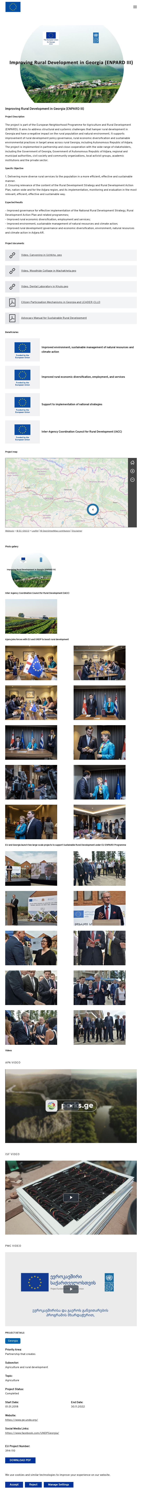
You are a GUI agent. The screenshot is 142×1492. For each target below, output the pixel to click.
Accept (14, 1484)
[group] (66, 492)
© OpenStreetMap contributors (55, 530)
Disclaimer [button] (77, 530)
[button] (135, 7)
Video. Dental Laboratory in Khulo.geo (44, 286)
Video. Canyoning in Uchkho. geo (41, 255)
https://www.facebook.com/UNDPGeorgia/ (32, 1433)
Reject (33, 1484)
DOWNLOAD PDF (20, 1460)
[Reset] (132, 462)
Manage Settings (58, 1484)
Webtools (9, 530)
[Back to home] (13, 7)
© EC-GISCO (22, 530)
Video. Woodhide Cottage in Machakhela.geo (48, 270)
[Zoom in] (132, 471)
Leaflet (35, 530)
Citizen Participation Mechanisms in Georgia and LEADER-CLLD (60, 302)
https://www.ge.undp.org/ (21, 1420)
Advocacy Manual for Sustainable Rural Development (54, 318)
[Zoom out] (132, 479)
